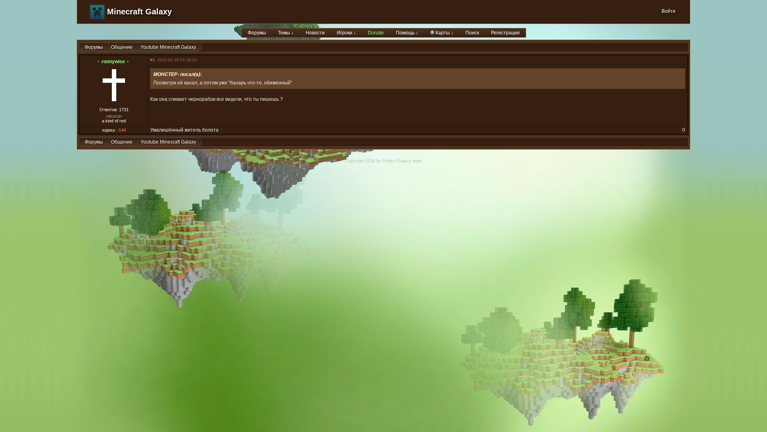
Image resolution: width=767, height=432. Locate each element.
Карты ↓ (443, 33)
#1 (152, 60)
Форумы (257, 33)
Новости (315, 33)
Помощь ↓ (407, 33)
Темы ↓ (286, 33)
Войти (669, 11)
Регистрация (505, 33)
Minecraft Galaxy (139, 11)
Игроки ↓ (346, 33)
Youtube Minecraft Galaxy (168, 47)
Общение (122, 47)
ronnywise (113, 61)
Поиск (472, 33)
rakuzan (114, 116)
